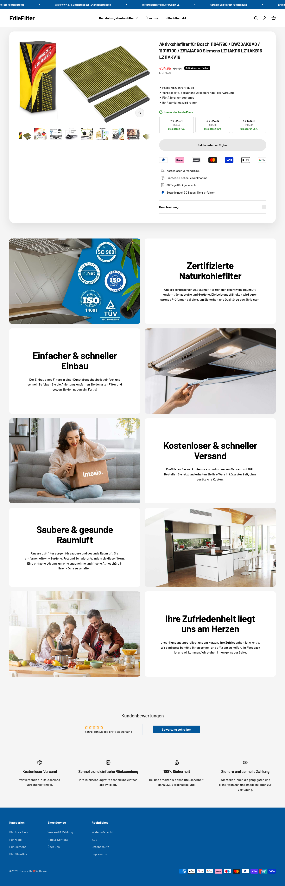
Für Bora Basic (19, 832)
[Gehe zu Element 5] (87, 134)
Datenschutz (100, 847)
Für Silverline (18, 854)
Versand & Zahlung (60, 832)
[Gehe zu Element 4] (71, 135)
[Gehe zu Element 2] (40, 134)
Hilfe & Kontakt (176, 18)
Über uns (152, 18)
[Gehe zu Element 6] (102, 134)
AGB (95, 839)
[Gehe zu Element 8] (133, 134)
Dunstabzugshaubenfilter (116, 18)
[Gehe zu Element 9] (149, 136)
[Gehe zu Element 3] (56, 135)
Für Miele (15, 839)
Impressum (99, 854)
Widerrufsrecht (102, 832)
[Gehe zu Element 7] (118, 134)
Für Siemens (17, 847)
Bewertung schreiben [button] (177, 729)
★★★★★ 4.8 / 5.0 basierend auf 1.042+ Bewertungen (68, 4)
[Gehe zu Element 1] (25, 136)
